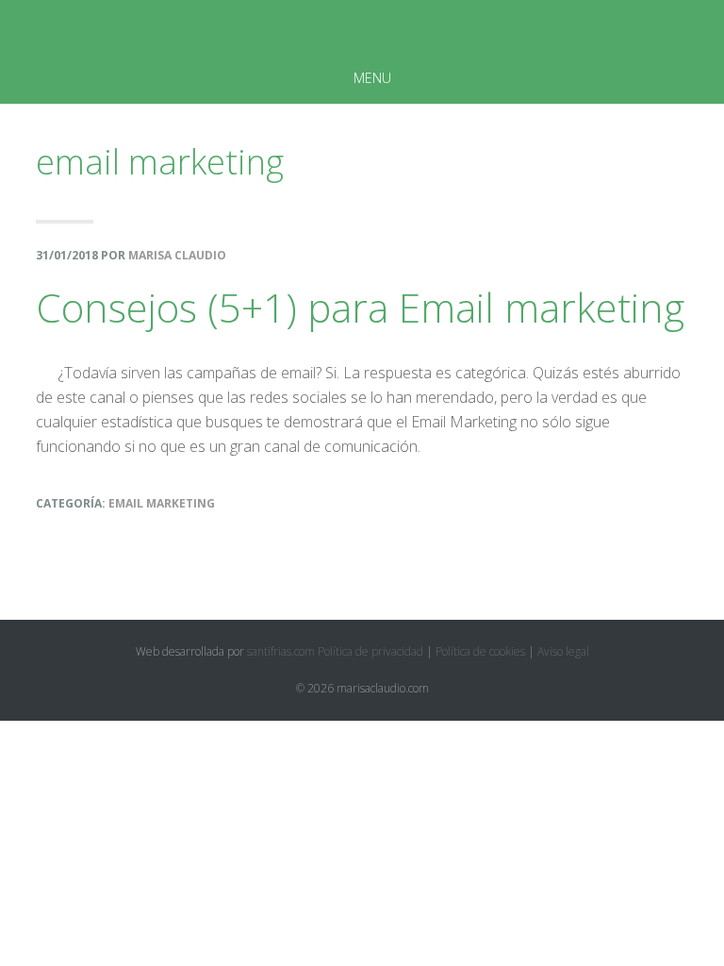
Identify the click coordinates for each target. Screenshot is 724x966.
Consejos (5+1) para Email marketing (360, 307)
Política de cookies (480, 651)
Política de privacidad (370, 651)
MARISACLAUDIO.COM (362, 27)
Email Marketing (161, 503)
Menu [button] (372, 78)
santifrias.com (281, 651)
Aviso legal (563, 651)
